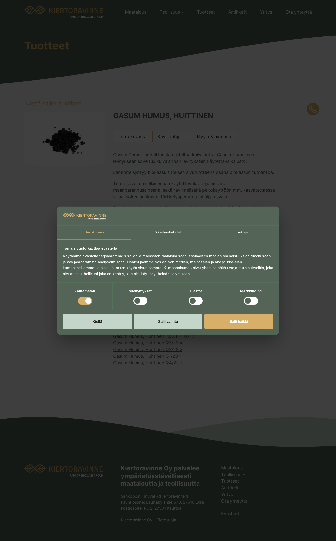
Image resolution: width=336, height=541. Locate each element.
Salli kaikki (239, 321)
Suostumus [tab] (94, 232)
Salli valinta (168, 321)
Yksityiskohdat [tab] (168, 232)
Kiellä (97, 321)
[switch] (140, 301)
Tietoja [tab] (242, 232)
